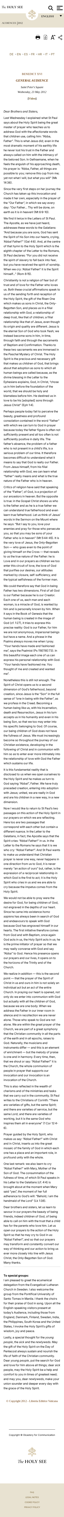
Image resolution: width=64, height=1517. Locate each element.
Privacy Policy (32, 1507)
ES (26, 54)
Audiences (9, 23)
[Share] (60, 38)
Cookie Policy (32, 1502)
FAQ (32, 1492)
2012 (20, 23)
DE (12, 54)
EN (19, 54)
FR (32, 54)
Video (32, 98)
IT (46, 54)
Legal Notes (32, 1497)
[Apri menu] (59, 8)
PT (53, 54)
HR (40, 54)
